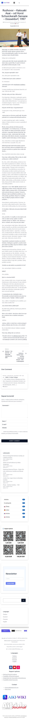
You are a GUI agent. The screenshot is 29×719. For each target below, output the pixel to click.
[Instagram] (18, 667)
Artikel (7, 510)
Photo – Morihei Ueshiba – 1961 (11, 485)
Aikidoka (6, 499)
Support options (8, 528)
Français (5, 619)
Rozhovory (6, 22)
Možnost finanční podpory (10, 674)
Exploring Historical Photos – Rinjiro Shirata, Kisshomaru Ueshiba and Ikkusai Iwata (13, 471)
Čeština (5, 614)
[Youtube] (14, 667)
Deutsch (5, 617)
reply (6, 386)
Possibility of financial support (11, 676)
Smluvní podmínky (13, 717)
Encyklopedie (7, 503)
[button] (14, 2)
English (5, 621)
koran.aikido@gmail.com (11, 687)
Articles (7, 513)
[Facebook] (10, 667)
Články (17, 23)
